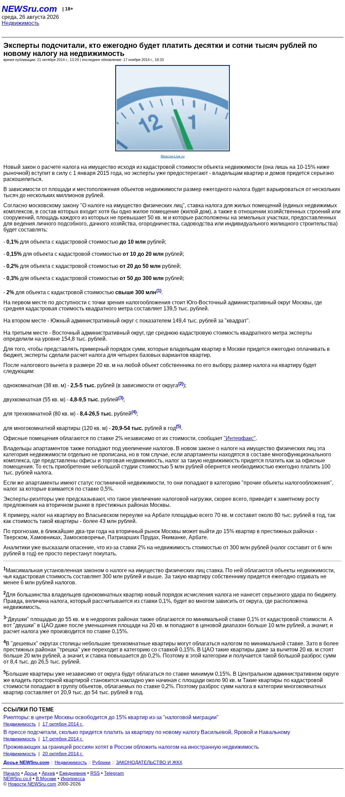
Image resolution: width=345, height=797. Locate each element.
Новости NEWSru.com (32, 784)
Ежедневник (72, 773)
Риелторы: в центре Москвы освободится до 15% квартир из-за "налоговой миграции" (111, 717)
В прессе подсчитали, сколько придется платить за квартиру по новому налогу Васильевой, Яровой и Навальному (146, 732)
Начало (11, 773)
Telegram (114, 773)
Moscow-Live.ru (173, 156)
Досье (30, 773)
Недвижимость (20, 23)
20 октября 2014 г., (63, 753)
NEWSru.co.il (17, 778)
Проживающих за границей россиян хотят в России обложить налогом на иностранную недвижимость (131, 747)
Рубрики (101, 762)
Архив (48, 773)
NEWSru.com (29, 9)
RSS (95, 773)
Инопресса (73, 778)
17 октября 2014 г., (63, 724)
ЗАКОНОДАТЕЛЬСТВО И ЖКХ (149, 762)
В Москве (46, 778)
